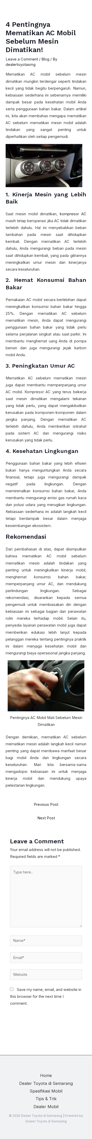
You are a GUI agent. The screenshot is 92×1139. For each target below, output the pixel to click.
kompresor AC (73, 214)
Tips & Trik (46, 1098)
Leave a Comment (22, 59)
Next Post (46, 818)
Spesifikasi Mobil (46, 1091)
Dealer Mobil (46, 1106)
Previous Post (46, 804)
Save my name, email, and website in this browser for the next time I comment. (45, 996)
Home (46, 1075)
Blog (45, 59)
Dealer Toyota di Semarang (46, 1083)
